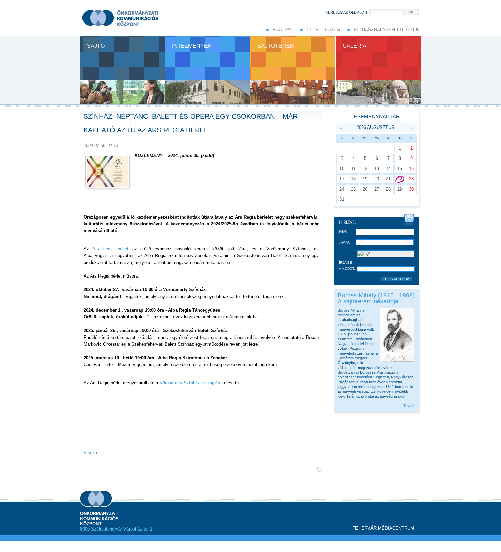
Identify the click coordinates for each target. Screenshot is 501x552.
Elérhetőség (323, 29)
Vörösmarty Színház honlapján (190, 382)
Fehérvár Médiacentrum (383, 528)
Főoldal (283, 29)
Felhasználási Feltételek (386, 29)
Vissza (90, 452)
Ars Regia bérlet (110, 248)
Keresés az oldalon (346, 12)
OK (410, 12)
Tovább (409, 406)
